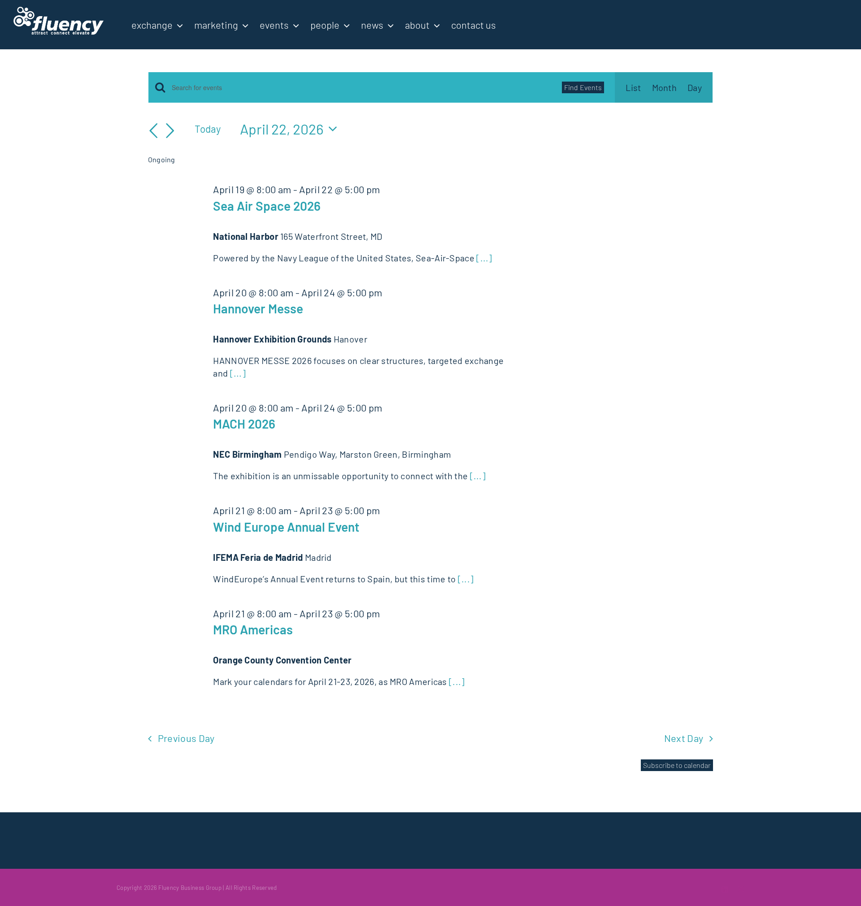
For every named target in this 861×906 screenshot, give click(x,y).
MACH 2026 (244, 423)
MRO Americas (253, 629)
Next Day (684, 738)
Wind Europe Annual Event (286, 526)
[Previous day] (153, 131)
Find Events (583, 87)
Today (208, 128)
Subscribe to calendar (677, 765)
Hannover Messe (258, 308)
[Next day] (170, 131)
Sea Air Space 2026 (267, 205)
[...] (484, 257)
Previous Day (186, 738)
